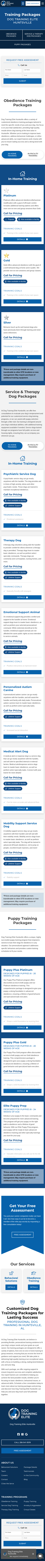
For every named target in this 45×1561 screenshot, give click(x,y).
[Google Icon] (26, 1434)
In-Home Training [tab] (12, 155)
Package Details (30, 1467)
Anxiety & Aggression (32, 1505)
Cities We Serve (7, 1484)
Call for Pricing (12, 213)
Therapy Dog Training (10, 1510)
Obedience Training (9, 1501)
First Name (8, 69)
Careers (4, 1475)
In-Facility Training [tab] (33, 155)
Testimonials (29, 1471)
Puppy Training (30, 1501)
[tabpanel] (22, 216)
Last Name (27, 69)
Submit (22, 81)
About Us (7, 1462)
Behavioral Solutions (9, 1467)
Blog (26, 1479)
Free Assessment (33, 3)
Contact (4, 1479)
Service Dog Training (9, 1505)
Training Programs (14, 1497)
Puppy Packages (22, 44)
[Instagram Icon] (22, 1434)
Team (3, 1471)
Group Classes (29, 1510)
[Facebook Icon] (18, 1434)
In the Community (31, 1475)
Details (11, 1287)
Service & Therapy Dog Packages (34, 35)
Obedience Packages (11, 35)
